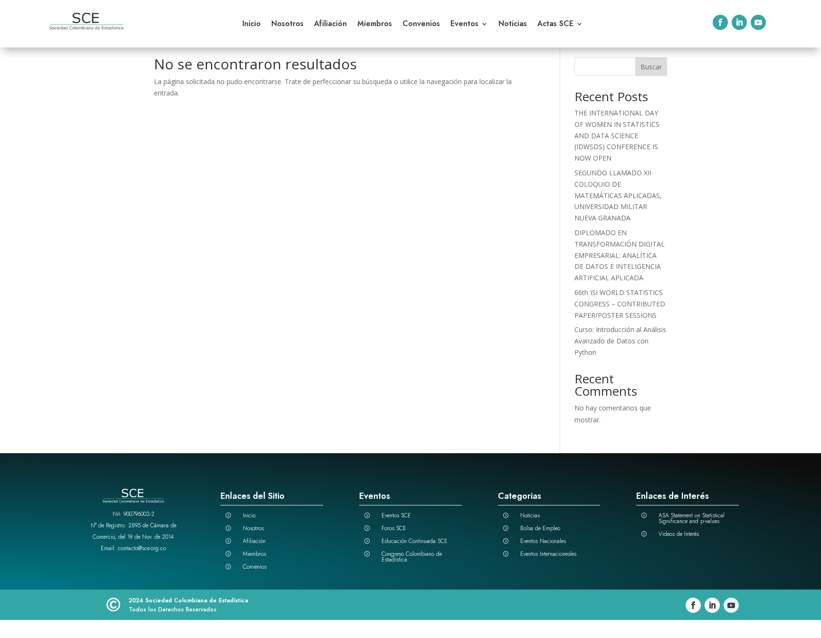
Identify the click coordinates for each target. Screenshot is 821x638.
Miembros (374, 24)
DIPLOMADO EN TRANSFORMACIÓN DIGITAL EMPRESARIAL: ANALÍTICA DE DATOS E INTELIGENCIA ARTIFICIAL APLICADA (619, 255)
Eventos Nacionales (543, 541)
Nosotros (287, 24)
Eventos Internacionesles (548, 554)
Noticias (512, 24)
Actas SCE (555, 24)
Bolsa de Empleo (540, 528)
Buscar (651, 66)
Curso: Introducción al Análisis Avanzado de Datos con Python (620, 341)
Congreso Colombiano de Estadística (412, 557)
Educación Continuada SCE (415, 541)
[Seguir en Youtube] (758, 22)
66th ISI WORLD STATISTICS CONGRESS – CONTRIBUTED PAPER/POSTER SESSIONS (619, 304)
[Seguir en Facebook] (720, 22)
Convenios (421, 24)
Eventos (464, 24)
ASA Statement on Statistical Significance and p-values (692, 518)
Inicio (251, 24)
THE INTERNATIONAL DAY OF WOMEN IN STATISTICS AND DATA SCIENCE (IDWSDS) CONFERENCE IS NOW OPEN (616, 135)
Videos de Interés (679, 534)
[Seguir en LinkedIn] (739, 22)
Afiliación (330, 24)
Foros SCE (394, 528)
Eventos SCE (396, 515)
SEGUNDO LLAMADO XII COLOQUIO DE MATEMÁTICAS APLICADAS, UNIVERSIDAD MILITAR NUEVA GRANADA (618, 195)
